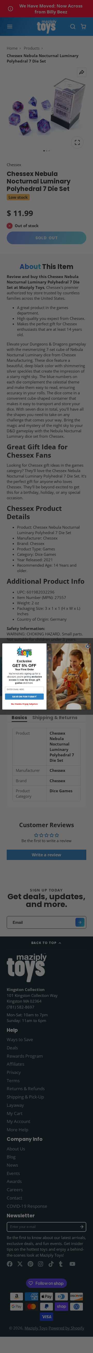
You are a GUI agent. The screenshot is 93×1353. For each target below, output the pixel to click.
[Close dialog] (88, 646)
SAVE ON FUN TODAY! (24, 696)
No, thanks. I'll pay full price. (24, 704)
